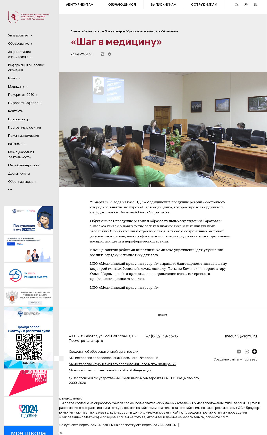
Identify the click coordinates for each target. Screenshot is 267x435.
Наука (13, 78)
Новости (152, 31)
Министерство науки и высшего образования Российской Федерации (122, 364)
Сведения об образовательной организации (103, 351)
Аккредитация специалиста (19, 54)
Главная (75, 31)
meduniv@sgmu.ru (241, 336)
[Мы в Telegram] (247, 351)
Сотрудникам (204, 4)
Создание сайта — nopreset (235, 359)
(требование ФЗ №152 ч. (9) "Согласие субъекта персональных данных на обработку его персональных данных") (91, 425)
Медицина (16, 86)
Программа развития (24, 127)
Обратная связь (21, 181)
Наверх (163, 315)
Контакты (15, 111)
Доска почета (19, 173)
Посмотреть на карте (86, 340)
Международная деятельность (21, 154)
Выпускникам (163, 4)
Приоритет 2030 (21, 94)
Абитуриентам (79, 4)
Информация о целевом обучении (26, 67)
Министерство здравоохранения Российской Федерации (113, 358)
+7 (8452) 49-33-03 (162, 336)
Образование (19, 43)
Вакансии (15, 144)
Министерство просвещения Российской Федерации (110, 370)
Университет (19, 35)
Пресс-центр (18, 119)
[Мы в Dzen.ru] (254, 351)
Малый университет (23, 165)
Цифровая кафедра (23, 103)
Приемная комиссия (23, 135)
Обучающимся (122, 4)
